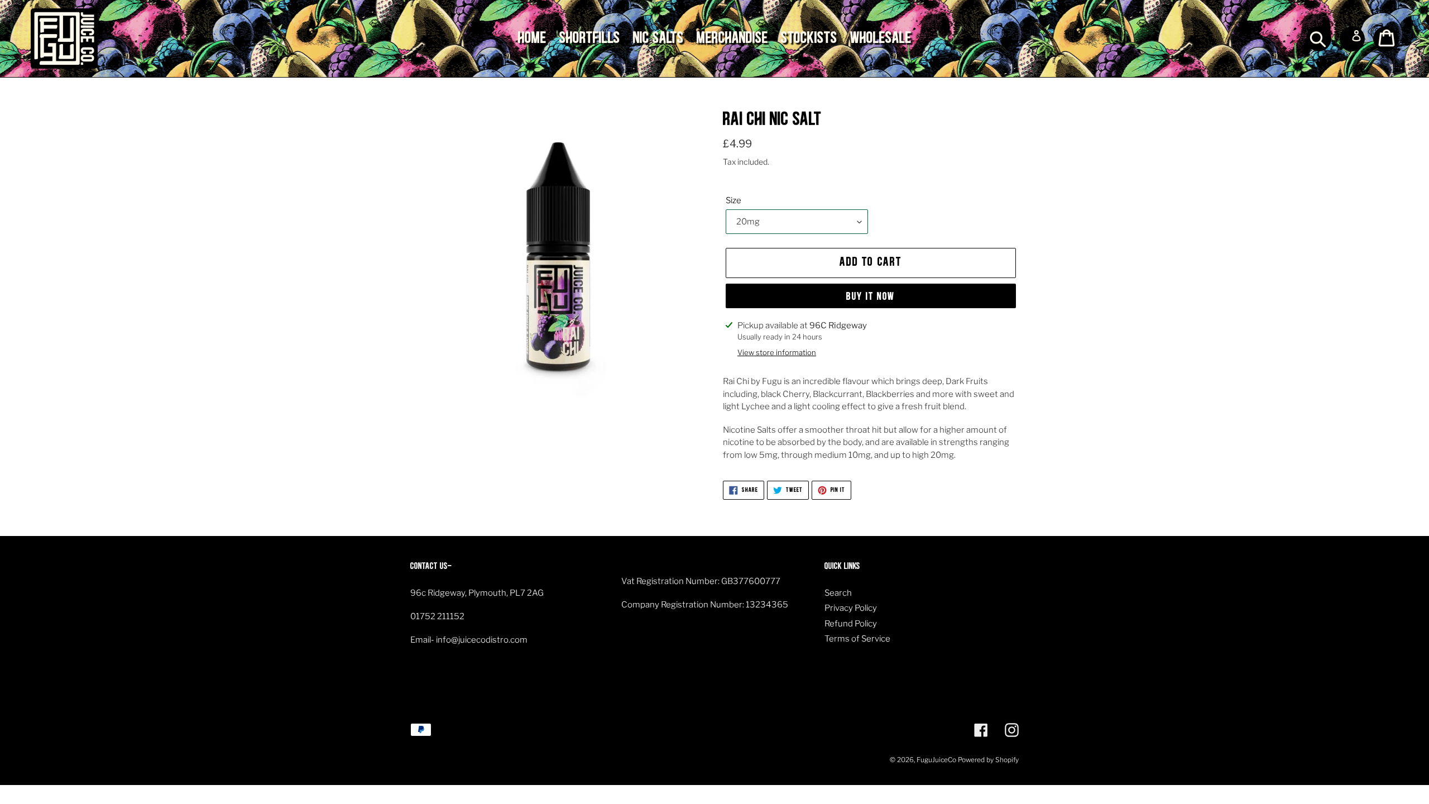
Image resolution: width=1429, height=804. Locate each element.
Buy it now (870, 297)
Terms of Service (857, 639)
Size (733, 200)
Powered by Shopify (988, 759)
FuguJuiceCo (936, 759)
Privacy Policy (850, 608)
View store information (776, 352)
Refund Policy (850, 624)
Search (838, 593)
